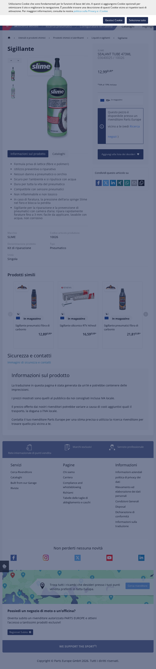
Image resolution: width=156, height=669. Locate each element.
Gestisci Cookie (113, 20)
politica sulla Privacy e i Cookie (91, 11)
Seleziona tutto (137, 20)
